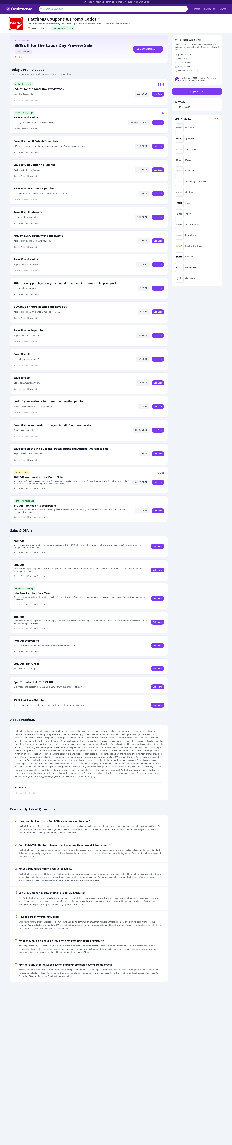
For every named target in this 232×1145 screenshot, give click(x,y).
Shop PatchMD (197, 91)
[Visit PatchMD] (15, 23)
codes (35, 28)
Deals (197, 8)
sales (46, 28)
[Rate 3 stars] (25, 793)
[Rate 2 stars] (21, 793)
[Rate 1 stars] (17, 793)
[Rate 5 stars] (34, 793)
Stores (223, 8)
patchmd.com (184, 54)
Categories (209, 8)
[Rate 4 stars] (29, 793)
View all (216, 119)
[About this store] (98, 19)
